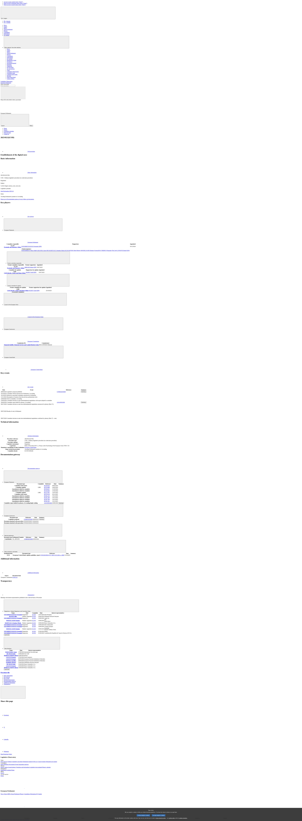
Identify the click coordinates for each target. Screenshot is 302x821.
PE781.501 (47, 501)
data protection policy (161, 818)
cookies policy (172, 818)
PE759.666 (47, 490)
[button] (24, 788)
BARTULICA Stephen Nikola (13, 623)
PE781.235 (47, 496)
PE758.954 (47, 485)
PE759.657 (47, 489)
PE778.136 (47, 494)
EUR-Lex (15, 577)
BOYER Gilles (13, 616)
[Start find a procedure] (13, 93)
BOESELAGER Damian (13, 620)
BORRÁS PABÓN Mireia (11, 655)
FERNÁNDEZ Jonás (11, 652)
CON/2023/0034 (44, 555)
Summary (83, 391)
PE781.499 (47, 497)
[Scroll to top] (13, 692)
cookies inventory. (183, 818)
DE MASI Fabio (11, 653)
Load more (6, 634)
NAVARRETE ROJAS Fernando (13, 614)
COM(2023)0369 (61, 391)
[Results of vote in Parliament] (68, 416)
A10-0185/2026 (61, 402)
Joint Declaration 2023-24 (7, 191)
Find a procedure (5, 84)
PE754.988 (47, 487)
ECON (34, 614)
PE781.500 (47, 499)
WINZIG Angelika (11, 660)
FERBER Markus (11, 662)
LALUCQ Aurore (11, 657)
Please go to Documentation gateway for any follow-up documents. (17, 199)
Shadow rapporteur (26, 249)
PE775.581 (47, 492)
